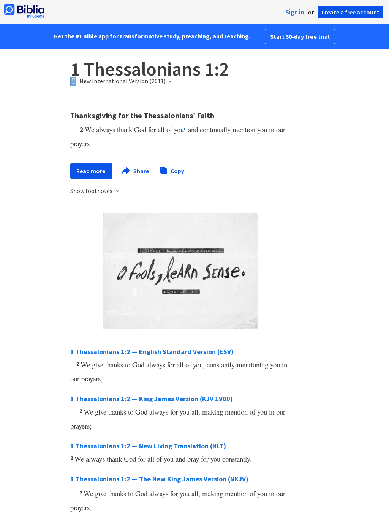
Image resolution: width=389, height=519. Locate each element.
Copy (176, 170)
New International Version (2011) (122, 81)
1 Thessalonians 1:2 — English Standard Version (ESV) (152, 351)
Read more (91, 171)
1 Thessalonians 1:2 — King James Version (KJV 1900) (151, 398)
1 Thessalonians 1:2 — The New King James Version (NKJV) (159, 479)
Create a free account (350, 12)
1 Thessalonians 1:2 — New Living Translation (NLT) (148, 445)
